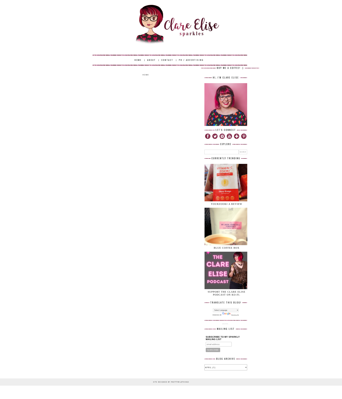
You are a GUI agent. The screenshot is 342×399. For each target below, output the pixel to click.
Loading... (226, 324)
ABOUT (151, 59)
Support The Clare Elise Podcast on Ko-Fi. (226, 293)
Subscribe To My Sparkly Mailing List (223, 338)
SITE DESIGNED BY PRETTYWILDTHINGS (171, 382)
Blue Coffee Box (226, 247)
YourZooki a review (226, 204)
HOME (138, 59)
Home (146, 75)
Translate (235, 315)
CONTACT (167, 59)
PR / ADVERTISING (191, 59)
